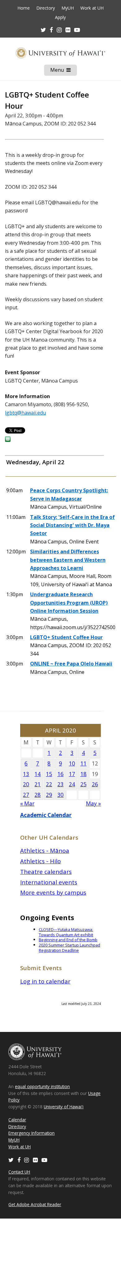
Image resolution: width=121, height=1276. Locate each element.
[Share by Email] (8, 440)
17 (72, 774)
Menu (63, 71)
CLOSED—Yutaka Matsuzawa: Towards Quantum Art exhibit (66, 932)
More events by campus (53, 892)
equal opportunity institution (42, 1086)
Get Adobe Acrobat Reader (34, 1204)
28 (37, 794)
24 (72, 784)
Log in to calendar (45, 981)
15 (49, 774)
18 (83, 774)
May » (93, 803)
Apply (60, 17)
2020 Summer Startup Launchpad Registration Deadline (69, 947)
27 (26, 794)
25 (83, 784)
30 (60, 794)
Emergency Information (31, 1133)
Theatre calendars (46, 871)
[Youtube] (77, 30)
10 (72, 763)
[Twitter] (11, 1160)
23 (60, 784)
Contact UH (19, 1172)
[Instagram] (26, 1160)
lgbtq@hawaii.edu (25, 412)
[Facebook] (18, 1160)
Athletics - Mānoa (44, 850)
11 (83, 763)
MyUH (67, 8)
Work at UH (92, 8)
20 (26, 784)
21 (37, 784)
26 (95, 784)
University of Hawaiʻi (63, 1107)
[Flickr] (35, 1160)
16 (60, 774)
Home (23, 8)
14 (37, 774)
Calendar (17, 1120)
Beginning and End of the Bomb (68, 939)
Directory (45, 8)
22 (49, 784)
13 (26, 774)
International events (48, 882)
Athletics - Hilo (40, 861)
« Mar (27, 803)
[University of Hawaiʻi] (60, 53)
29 (49, 794)
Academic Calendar (46, 815)
